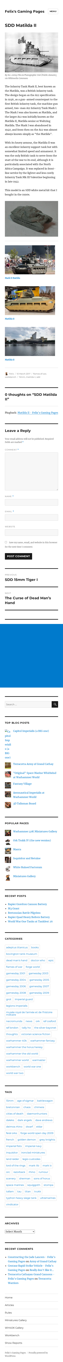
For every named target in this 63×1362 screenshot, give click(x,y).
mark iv (47, 1165)
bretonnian (13, 1107)
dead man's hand (16, 960)
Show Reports (13, 1342)
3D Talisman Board (24, 803)
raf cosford (49, 1021)
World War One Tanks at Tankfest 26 (30, 921)
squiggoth (33, 1185)
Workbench (12, 1335)
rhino (32, 1172)
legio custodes (31, 1159)
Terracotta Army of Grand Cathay (33, 764)
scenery (11, 1178)
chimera (39, 1107)
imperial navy (33, 1146)
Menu (53, 11)
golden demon (27, 1139)
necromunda (14, 1021)
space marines (15, 1185)
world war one (32, 1066)
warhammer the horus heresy (24, 1047)
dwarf (29, 1126)
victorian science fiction (35, 1034)
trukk (37, 1191)
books (35, 947)
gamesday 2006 (16, 986)
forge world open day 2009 (36, 1133)
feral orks (11, 1133)
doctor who (38, 960)
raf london (12, 1027)
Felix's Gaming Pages (24, 11)
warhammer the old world (22, 1053)
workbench (10, 377)
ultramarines (48, 1198)
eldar (39, 1126)
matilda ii (31, 377)
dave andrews (43, 1120)
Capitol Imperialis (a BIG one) (31, 730)
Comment (12, 449)
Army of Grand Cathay (43, 1261)
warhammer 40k (16, 1040)
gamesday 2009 (39, 992)
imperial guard (24, 999)
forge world (33, 966)
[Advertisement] (31, 656)
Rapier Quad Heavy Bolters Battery (29, 917)
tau (19, 1191)
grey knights (47, 1139)
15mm (22, 377)
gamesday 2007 (39, 986)
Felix (11, 373)
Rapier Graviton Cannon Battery (27, 904)
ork (38, 1021)
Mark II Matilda (12, 278)
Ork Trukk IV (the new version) (32, 840)
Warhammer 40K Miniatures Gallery (35, 831)
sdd (38, 377)
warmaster (38, 1060)
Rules (8, 1312)
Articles (9, 1305)
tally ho (26, 1027)
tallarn (10, 1191)
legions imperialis (16, 1005)
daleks (10, 1120)
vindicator (12, 1204)
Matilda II (9, 319)
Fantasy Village (22, 783)
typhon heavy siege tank (21, 1198)
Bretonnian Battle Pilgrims (24, 912)
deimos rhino (14, 1126)
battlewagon (45, 1100)
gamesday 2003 (38, 973)
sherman (24, 1178)
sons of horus (42, 1178)
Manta (17, 849)
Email (9, 511)
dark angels (25, 1120)
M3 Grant (13, 908)
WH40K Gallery (14, 1327)
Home (9, 1297)
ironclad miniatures (33, 1152)
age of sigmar (25, 1100)
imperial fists (14, 1146)
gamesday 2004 (16, 979)
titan (28, 1191)
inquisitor (12, 1152)
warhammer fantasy (42, 1040)
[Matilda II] (30, 300)
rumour (43, 1172)
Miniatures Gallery (24, 876)
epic (51, 960)
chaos (27, 1107)
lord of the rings (15, 1165)
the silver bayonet (45, 1027)
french (10, 1139)
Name (9, 496)
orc (8, 1172)
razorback (19, 1172)
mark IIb (34, 1165)
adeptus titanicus (17, 947)
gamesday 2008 (16, 992)
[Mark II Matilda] (30, 259)
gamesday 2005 (39, 979)
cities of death (14, 1113)
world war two (14, 1073)
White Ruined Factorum (27, 867)
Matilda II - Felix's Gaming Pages (38, 412)
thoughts (12, 1034)
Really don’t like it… (42, 1270)
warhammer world (17, 1060)
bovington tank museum (21, 953)
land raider (12, 1159)
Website (10, 526)
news (29, 1021)
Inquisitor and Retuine (27, 858)
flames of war (39, 373)
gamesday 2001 (15, 973)
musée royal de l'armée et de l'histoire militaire (29, 1013)
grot (8, 999)
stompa (48, 1185)
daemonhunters (37, 1113)
